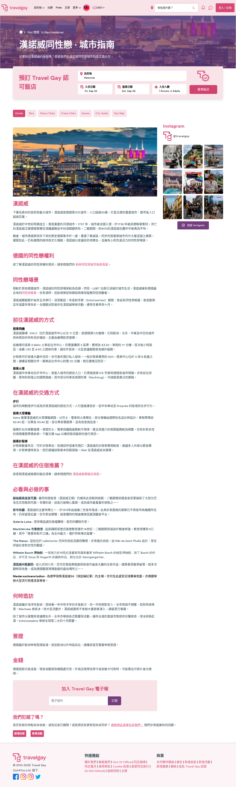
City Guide (102, 113)
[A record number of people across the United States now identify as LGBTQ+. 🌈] (192, 182)
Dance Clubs (47, 113)
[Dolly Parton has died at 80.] (172, 156)
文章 (67, 7)
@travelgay (181, 136)
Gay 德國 (33, 32)
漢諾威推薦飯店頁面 (86, 474)
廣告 (179, 762)
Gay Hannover (54, 32)
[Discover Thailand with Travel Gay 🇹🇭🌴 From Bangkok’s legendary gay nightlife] (192, 156)
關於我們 (90, 762)
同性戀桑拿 (29, 292)
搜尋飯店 (203, 89)
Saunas (86, 113)
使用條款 (104, 766)
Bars (31, 113)
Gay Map (119, 113)
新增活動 (204, 762)
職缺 (173, 766)
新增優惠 (162, 766)
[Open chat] (210, 8)
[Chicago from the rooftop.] (213, 207)
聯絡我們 (104, 762)
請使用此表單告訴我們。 (127, 725)
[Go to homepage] (14, 8)
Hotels (19, 113)
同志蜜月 (90, 766)
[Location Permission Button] (152, 8)
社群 (50, 7)
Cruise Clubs (68, 113)
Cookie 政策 (121, 766)
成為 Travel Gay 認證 (192, 766)
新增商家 (190, 762)
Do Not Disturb (95, 771)
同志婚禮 (140, 762)
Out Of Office (122, 762)
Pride (59, 7)
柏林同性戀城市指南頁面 (92, 264)
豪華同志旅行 (140, 766)
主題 (124, 771)
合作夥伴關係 (165, 762)
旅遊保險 (113, 771)
